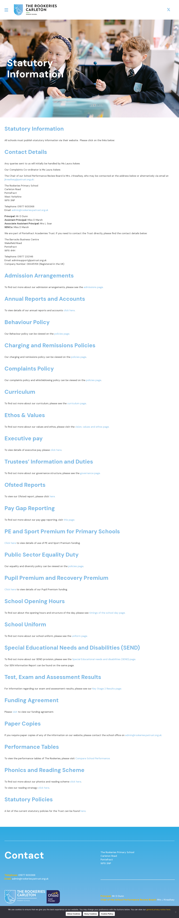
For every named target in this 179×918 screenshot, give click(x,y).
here (83, 811)
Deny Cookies (90, 914)
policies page (78, 356)
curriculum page (76, 403)
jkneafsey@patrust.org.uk (19, 179)
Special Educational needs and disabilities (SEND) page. (104, 659)
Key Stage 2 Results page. (107, 688)
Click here (10, 543)
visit (15, 711)
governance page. (90, 473)
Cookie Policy (107, 914)
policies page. (62, 333)
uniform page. (80, 636)
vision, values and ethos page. (92, 426)
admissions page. (93, 287)
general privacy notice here (158, 909)
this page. (70, 519)
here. (52, 496)
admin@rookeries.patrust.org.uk (30, 210)
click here (69, 310)
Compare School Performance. (92, 758)
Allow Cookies (73, 914)
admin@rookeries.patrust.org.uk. (144, 735)
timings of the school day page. (107, 612)
